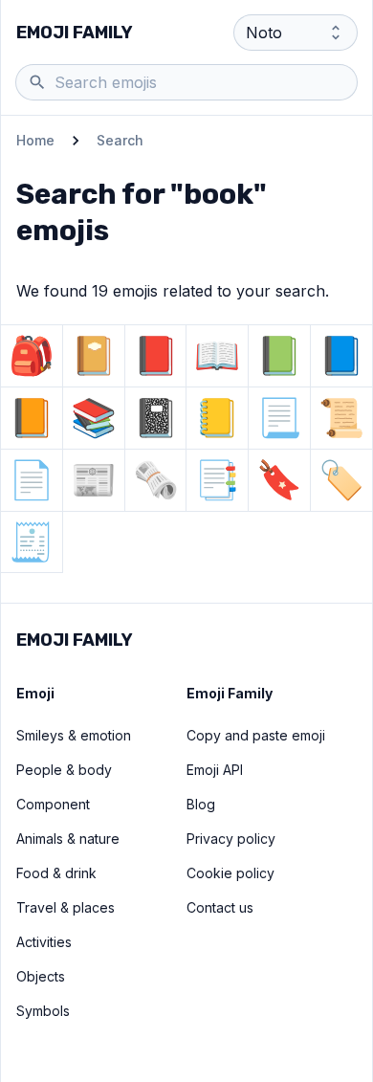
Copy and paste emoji (255, 735)
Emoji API (214, 770)
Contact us (219, 907)
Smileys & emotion (73, 735)
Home (35, 140)
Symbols (43, 1011)
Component (53, 804)
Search (120, 140)
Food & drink (56, 873)
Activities (44, 942)
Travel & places (65, 907)
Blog (200, 804)
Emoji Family (74, 32)
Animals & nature (68, 838)
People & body (64, 770)
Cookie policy (230, 873)
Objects (40, 976)
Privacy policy (230, 838)
